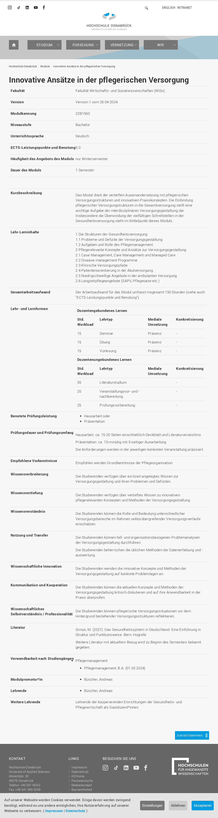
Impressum (54, 810)
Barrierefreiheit (82, 790)
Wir (160, 45)
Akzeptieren (203, 805)
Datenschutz (75, 810)
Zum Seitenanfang (190, 735)
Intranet (184, 8)
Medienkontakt (82, 785)
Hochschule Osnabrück (23, 66)
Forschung (83, 45)
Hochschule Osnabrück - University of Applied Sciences (109, 21)
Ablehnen (178, 805)
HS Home (78, 776)
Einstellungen (152, 805)
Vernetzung (122, 45)
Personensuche (82, 781)
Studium (44, 45)
